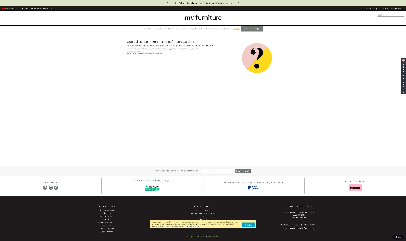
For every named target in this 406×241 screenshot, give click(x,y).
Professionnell (107, 232)
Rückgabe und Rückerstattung (203, 213)
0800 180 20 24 (29, 8)
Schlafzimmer (146, 49)
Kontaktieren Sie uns (106, 222)
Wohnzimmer (131, 49)
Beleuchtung (130, 51)
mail (51, 8)
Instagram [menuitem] (249, 29)
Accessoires (137, 51)
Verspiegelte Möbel (171, 49)
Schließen (248, 225)
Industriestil (180, 49)
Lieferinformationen (203, 210)
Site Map (203, 219)
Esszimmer (138, 49)
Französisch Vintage (190, 49)
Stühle (198, 49)
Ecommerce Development (196, 236)
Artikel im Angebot (107, 210)
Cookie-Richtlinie (107, 228)
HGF (203, 216)
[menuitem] (148, 28)
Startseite (154, 45)
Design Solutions (213, 236)
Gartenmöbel (162, 49)
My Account (368, 8)
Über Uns (107, 213)
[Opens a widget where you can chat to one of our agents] (398, 237)
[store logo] (203, 18)
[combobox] (390, 15)
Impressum (106, 225)
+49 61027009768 (42, 8)
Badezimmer (154, 49)
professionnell (383, 8)
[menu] (203, 28)
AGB (107, 219)
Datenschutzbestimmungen (107, 216)
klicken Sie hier (195, 226)
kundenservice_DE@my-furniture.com (299, 212)
